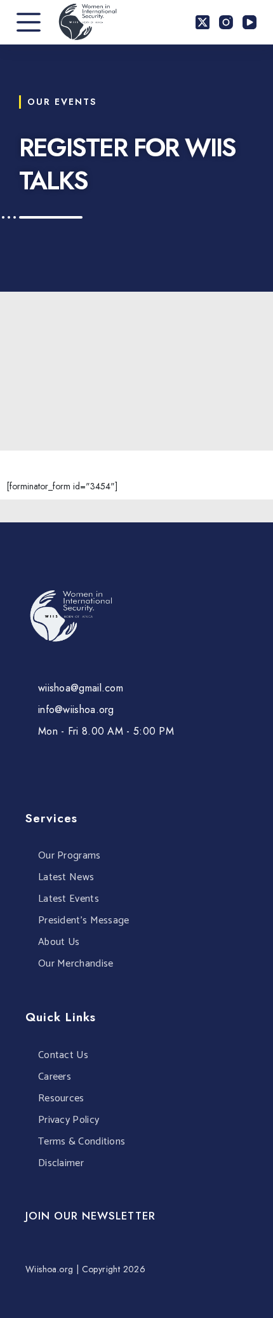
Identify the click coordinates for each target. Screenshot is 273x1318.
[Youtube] (55, 767)
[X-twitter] (79, 767)
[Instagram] (226, 22)
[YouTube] (249, 22)
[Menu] (29, 22)
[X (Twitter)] (203, 22)
